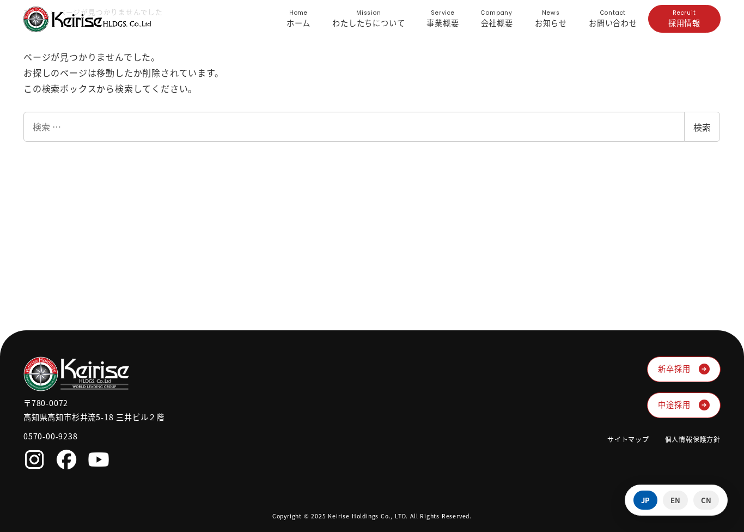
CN (706, 500)
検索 (702, 127)
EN (675, 500)
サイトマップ (628, 439)
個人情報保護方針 (693, 439)
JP (645, 500)
